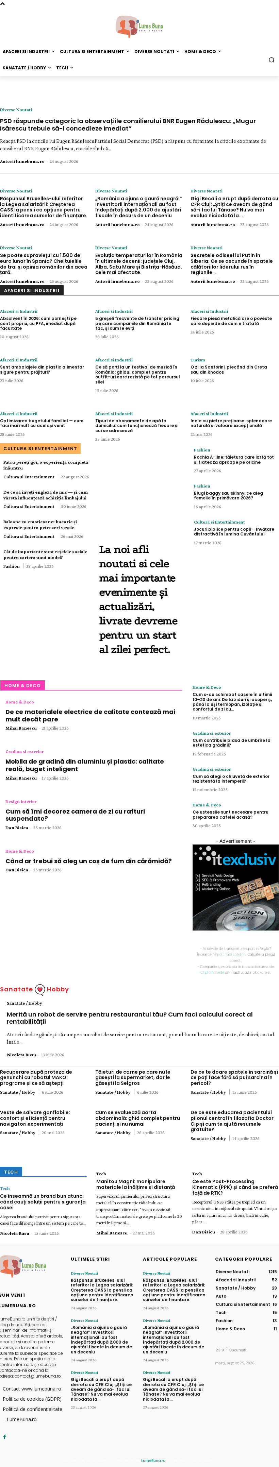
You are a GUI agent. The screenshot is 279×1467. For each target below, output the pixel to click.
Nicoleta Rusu (21, 1054)
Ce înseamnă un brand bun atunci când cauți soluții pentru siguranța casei (43, 1202)
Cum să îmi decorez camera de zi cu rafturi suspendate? (75, 815)
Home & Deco (19, 701)
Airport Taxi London (229, 954)
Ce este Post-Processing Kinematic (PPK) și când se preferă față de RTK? (235, 1187)
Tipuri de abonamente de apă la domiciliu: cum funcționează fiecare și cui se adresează (136, 425)
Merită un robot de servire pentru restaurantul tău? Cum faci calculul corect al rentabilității (130, 1018)
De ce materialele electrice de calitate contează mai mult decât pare (90, 715)
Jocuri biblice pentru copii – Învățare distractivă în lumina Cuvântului (234, 531)
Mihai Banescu (21, 728)
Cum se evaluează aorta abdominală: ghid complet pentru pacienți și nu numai (137, 1118)
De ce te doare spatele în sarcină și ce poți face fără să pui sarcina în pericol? (234, 1078)
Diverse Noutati (16, 109)
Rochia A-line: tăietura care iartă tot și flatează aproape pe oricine (234, 459)
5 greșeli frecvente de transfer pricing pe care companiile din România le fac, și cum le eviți (137, 323)
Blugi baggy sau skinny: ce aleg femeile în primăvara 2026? (228, 495)
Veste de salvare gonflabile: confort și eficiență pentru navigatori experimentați (35, 1118)
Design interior (20, 801)
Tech (5, 1188)
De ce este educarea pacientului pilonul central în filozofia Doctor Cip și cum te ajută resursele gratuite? (232, 1121)
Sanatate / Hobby (24, 1003)
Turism (198, 359)
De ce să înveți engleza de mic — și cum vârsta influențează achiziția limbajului (45, 494)
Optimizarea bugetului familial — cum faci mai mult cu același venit (41, 423)
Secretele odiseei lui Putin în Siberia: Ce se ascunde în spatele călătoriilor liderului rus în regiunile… (232, 264)
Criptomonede (212, 972)
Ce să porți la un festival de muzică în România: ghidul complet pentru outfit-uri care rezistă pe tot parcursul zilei (137, 374)
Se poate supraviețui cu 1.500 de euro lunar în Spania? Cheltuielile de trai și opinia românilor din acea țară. (43, 264)
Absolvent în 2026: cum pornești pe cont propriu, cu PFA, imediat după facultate (38, 323)
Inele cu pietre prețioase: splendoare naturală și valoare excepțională (231, 423)
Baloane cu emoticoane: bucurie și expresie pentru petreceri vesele (40, 524)
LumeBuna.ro (153, 1460)
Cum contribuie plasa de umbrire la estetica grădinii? (231, 742)
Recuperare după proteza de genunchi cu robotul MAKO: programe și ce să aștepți (36, 1078)
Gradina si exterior (24, 751)
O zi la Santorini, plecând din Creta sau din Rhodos (229, 369)
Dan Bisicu (16, 827)
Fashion (11, 565)
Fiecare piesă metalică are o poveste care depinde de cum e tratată (231, 320)
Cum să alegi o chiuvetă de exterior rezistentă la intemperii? (231, 778)
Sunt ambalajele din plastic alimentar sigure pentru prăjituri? (42, 369)
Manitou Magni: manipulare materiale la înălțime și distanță (135, 1184)
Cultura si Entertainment (28, 476)
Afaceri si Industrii (18, 311)
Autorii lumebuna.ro (22, 161)
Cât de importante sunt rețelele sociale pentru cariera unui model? (45, 554)
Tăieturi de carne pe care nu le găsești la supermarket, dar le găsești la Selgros (132, 1078)
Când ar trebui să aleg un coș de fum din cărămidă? (88, 861)
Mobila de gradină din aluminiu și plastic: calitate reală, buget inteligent (84, 765)
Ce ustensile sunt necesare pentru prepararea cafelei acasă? (230, 814)
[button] (271, 59)
